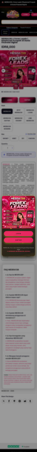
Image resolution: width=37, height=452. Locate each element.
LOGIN (18, 233)
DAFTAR (18, 240)
